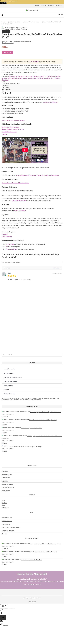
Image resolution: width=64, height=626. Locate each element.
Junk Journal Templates (14, 22)
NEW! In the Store (7, 521)
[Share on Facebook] (1, 614)
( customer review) (8, 43)
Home (3, 22)
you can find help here (19, 200)
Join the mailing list (33, 61)
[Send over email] (1, 622)
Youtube (4, 134)
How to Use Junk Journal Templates (13, 129)
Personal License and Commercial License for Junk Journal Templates (37, 175)
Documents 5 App (11, 249)
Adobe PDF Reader (20, 210)
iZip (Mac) (5, 234)
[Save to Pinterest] (3, 617)
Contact (4, 503)
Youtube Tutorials (9, 394)
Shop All (6, 390)
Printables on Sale (9, 369)
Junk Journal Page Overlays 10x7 (29, 78)
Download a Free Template (10, 127)
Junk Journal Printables (10, 381)
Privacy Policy (6, 490)
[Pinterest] (30, 592)
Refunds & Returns (7, 484)
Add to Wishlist (9, 74)
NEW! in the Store (9, 373)
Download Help (6, 89)
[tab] (32, 85)
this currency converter (37, 398)
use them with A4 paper (50, 102)
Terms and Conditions (8, 487)
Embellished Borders (54, 76)
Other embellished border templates (13, 120)
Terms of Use (59, 5)
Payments (5, 481)
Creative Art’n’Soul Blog (9, 132)
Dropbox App (10, 244)
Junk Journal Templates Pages (31, 22)
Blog (3, 500)
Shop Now (3, 3)
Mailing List (5, 508)
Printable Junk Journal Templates (11, 527)
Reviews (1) (5, 91)
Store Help (43, 5)
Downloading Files (7, 474)
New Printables (45, 78)
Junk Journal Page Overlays (10, 78)
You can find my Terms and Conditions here (15, 183)
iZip (7, 247)
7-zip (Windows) (7, 236)
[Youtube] (34, 592)
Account (37, 5)
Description (5, 85)
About (4, 505)
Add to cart (7, 52)
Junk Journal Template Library (13, 377)
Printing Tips (51, 5)
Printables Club (8, 385)
